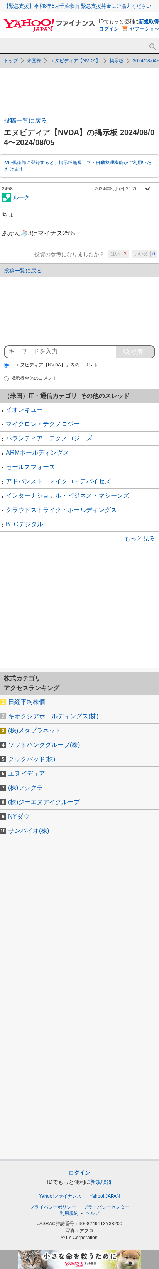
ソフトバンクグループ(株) (44, 745)
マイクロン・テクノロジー (43, 424)
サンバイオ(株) (28, 830)
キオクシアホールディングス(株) (53, 716)
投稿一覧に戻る (25, 120)
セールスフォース (30, 467)
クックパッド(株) (31, 759)
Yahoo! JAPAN (105, 1196)
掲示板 (116, 60)
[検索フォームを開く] (152, 46)
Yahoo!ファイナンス (60, 1196)
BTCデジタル (24, 524)
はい (118, 254)
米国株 (34, 60)
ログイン (109, 29)
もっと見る (139, 538)
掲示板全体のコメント (34, 378)
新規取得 (149, 21)
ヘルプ (93, 1213)
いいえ (144, 254)
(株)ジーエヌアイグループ (44, 802)
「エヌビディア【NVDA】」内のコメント (54, 365)
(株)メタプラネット (34, 730)
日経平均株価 (26, 702)
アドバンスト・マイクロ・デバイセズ (58, 481)
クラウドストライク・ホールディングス (61, 510)
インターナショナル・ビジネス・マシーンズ (67, 495)
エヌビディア (26, 773)
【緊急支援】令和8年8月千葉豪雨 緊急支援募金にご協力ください (77, 6)
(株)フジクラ (25, 787)
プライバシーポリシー (53, 1207)
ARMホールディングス (37, 452)
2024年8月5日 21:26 (116, 189)
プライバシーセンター (106, 1207)
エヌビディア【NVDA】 (75, 60)
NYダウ (18, 816)
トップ (11, 60)
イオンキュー (24, 409)
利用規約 (69, 1213)
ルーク (21, 197)
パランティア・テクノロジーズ (49, 438)
